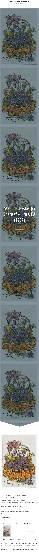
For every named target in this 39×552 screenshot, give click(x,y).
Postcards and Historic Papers (19, 3)
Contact (28, 6)
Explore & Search (21, 6)
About (14, 6)
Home (10, 6)
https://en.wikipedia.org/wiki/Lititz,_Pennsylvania (11, 497)
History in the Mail (19, 1)
